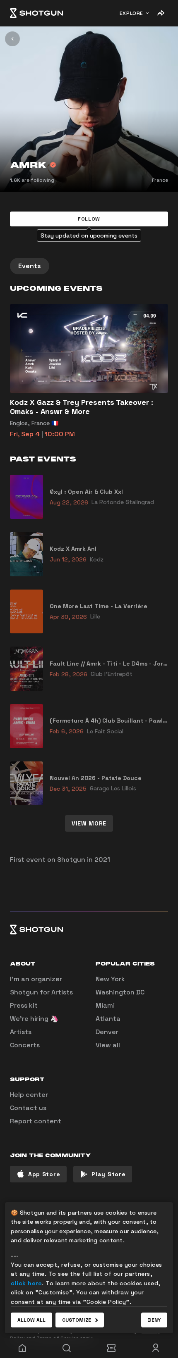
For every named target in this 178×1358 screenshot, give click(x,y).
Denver (107, 1031)
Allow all (31, 1320)
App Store (44, 1174)
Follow (89, 219)
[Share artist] (160, 13)
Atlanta (108, 1018)
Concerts (25, 1045)
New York (110, 979)
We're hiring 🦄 (34, 1018)
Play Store (108, 1174)
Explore (131, 13)
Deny (154, 1320)
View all (108, 1045)
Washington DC (120, 992)
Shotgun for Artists (41, 992)
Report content (35, 1121)
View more (89, 823)
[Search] (67, 1348)
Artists (20, 1031)
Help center (29, 1094)
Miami (105, 1005)
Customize (76, 1320)
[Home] (36, 13)
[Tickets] (111, 1348)
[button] (89, 219)
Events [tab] (29, 266)
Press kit (24, 1005)
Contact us (28, 1108)
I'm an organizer (36, 979)
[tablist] (89, 266)
